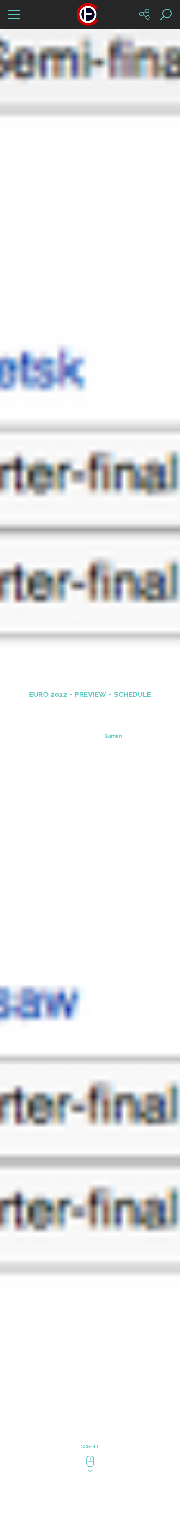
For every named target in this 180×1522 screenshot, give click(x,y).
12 (105, 1384)
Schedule (132, 737)
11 (95, 1384)
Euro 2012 (48, 737)
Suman (113, 779)
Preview (90, 737)
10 (85, 1384)
